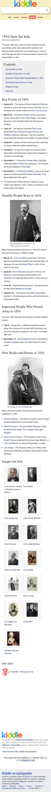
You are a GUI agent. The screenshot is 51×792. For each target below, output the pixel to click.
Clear (42, 10)
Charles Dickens (11, 418)
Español (40, 17)
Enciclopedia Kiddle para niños (13, 788)
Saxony (9, 145)
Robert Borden (19, 285)
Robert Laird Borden (12, 569)
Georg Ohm (16, 325)
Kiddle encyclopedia (24, 739)
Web (9, 17)
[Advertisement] (25, 26)
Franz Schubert (19, 131)
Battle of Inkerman (20, 163)
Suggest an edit (28, 760)
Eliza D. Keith (28, 595)
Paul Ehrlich (28, 486)
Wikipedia (23, 781)
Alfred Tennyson (10, 426)
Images (16, 17)
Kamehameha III (24, 338)
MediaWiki (15, 783)
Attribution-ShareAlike (11, 745)
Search (47, 10)
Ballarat (22, 171)
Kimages (24, 17)
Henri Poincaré (15, 243)
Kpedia (32, 17)
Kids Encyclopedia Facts (11, 40)
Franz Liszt (36, 128)
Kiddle (4, 786)
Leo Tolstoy (11, 407)
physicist (7, 278)
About (21, 786)
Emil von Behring (21, 257)
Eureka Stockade (33, 174)
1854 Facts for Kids (10, 751)
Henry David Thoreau (13, 436)
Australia (30, 171)
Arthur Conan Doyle (38, 110)
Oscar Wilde (40, 293)
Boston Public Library (27, 114)
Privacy (29, 786)
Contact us (39, 786)
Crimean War (31, 160)
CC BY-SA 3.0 (27, 776)
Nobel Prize (27, 264)
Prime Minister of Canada (20, 288)
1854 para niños (26, 671)
